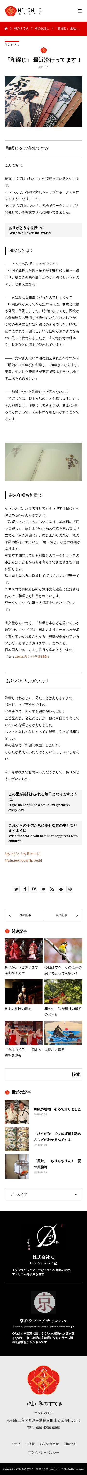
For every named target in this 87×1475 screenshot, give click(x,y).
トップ (15, 1444)
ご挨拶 (30, 1444)
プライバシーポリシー (43, 1452)
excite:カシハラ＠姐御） (33, 656)
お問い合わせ (49, 1444)
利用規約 (70, 1444)
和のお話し (12, 44)
